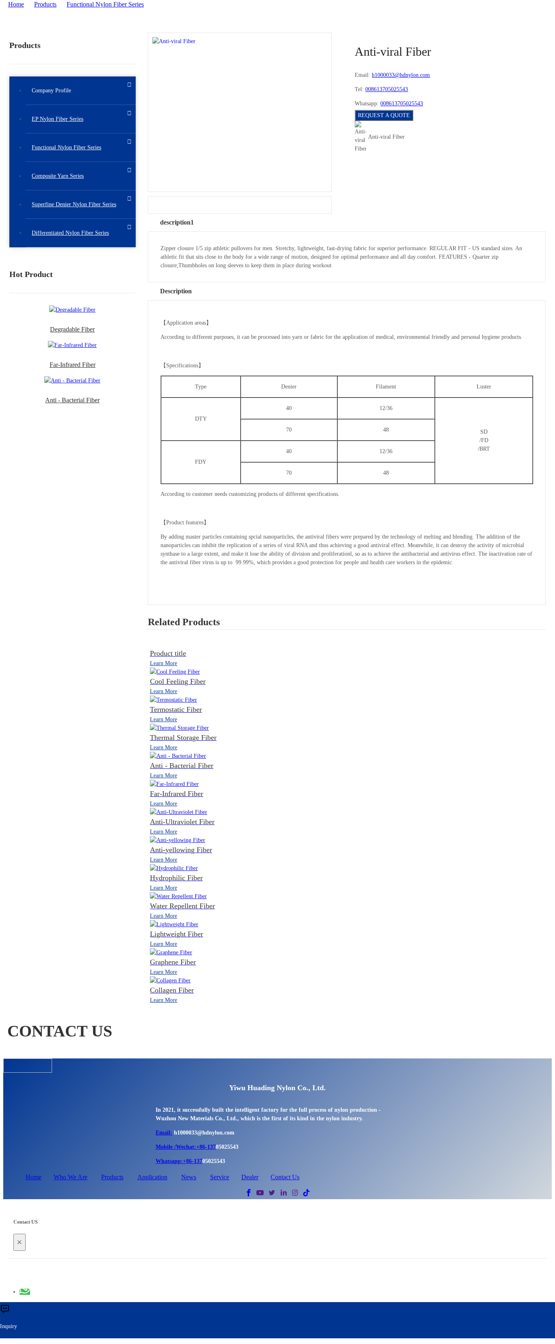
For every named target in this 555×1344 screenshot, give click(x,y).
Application (152, 1177)
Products (45, 4)
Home (16, 4)
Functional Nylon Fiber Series (105, 4)
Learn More (163, 663)
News (188, 1177)
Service (219, 1177)
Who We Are (70, 1177)
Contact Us (285, 1177)
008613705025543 (386, 89)
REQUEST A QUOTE (384, 115)
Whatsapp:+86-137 (179, 1161)
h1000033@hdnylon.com (401, 75)
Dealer (249, 1177)
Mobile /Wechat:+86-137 (186, 1147)
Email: (164, 1133)
